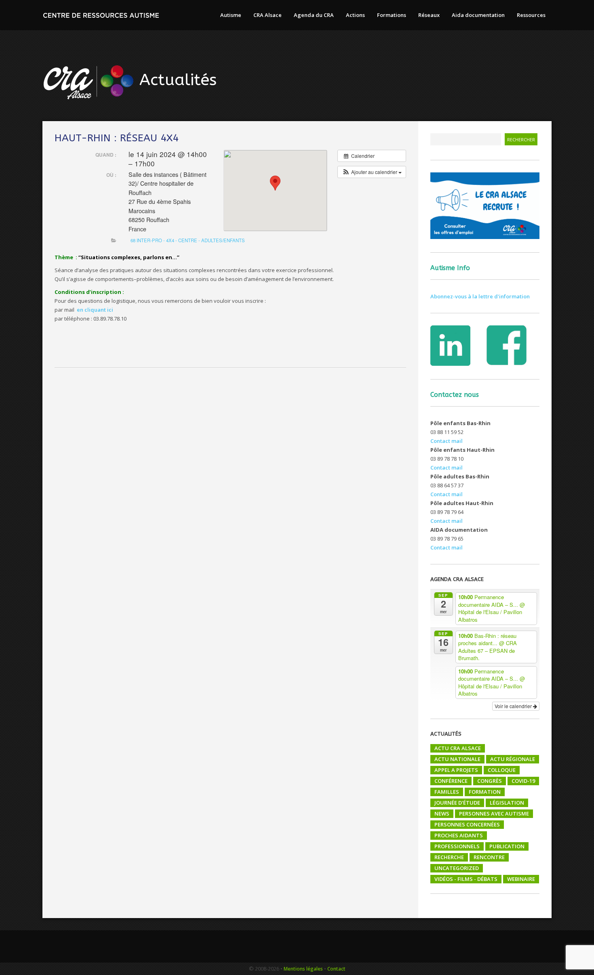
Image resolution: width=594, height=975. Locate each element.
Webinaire (521, 879)
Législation (507, 802)
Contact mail (446, 441)
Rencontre (489, 857)
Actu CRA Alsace (457, 748)
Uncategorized (456, 868)
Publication (506, 846)
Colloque (502, 770)
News (441, 813)
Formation (485, 791)
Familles (446, 791)
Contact (336, 968)
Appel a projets (456, 770)
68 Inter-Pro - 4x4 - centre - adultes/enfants (188, 240)
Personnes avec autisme (494, 813)
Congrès (489, 780)
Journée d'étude (457, 802)
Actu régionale (512, 759)
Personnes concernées (467, 824)
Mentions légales (303, 968)
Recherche (449, 857)
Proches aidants (458, 835)
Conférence (451, 780)
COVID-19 (523, 780)
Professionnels (457, 846)
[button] (372, 172)
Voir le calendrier (514, 705)
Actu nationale (457, 759)
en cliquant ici (95, 309)
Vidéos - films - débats (465, 879)
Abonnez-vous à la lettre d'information (480, 296)
